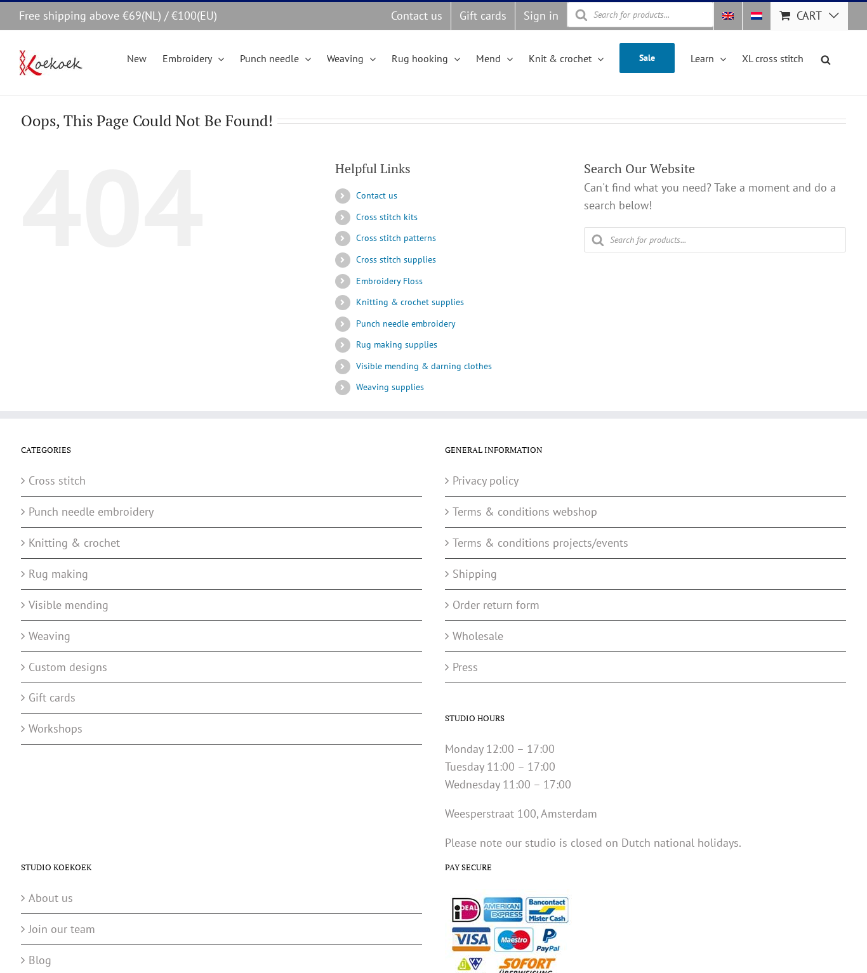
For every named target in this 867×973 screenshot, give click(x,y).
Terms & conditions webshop (525, 511)
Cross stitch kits (387, 217)
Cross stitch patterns (396, 238)
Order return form (496, 605)
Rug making (58, 573)
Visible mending (69, 605)
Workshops (56, 728)
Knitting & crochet (74, 542)
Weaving (49, 636)
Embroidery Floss (389, 281)
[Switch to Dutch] (757, 16)
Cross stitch (57, 480)
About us (51, 898)
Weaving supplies (390, 387)
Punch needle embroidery (406, 323)
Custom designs (68, 667)
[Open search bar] (825, 57)
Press (465, 667)
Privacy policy (486, 480)
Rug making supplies (396, 344)
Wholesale (478, 636)
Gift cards (52, 697)
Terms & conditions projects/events (540, 542)
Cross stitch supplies (396, 259)
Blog (40, 960)
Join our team (62, 929)
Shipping (475, 573)
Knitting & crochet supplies (410, 302)
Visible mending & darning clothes (424, 366)
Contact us (376, 195)
